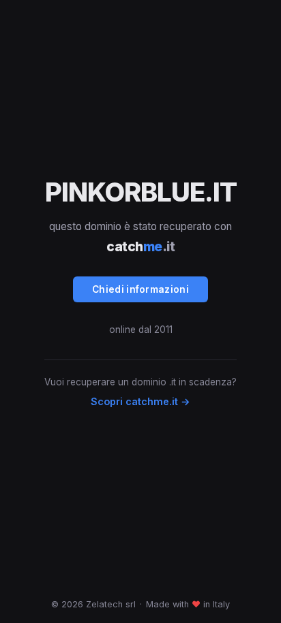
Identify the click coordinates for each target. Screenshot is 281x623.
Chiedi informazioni (140, 289)
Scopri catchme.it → (140, 401)
